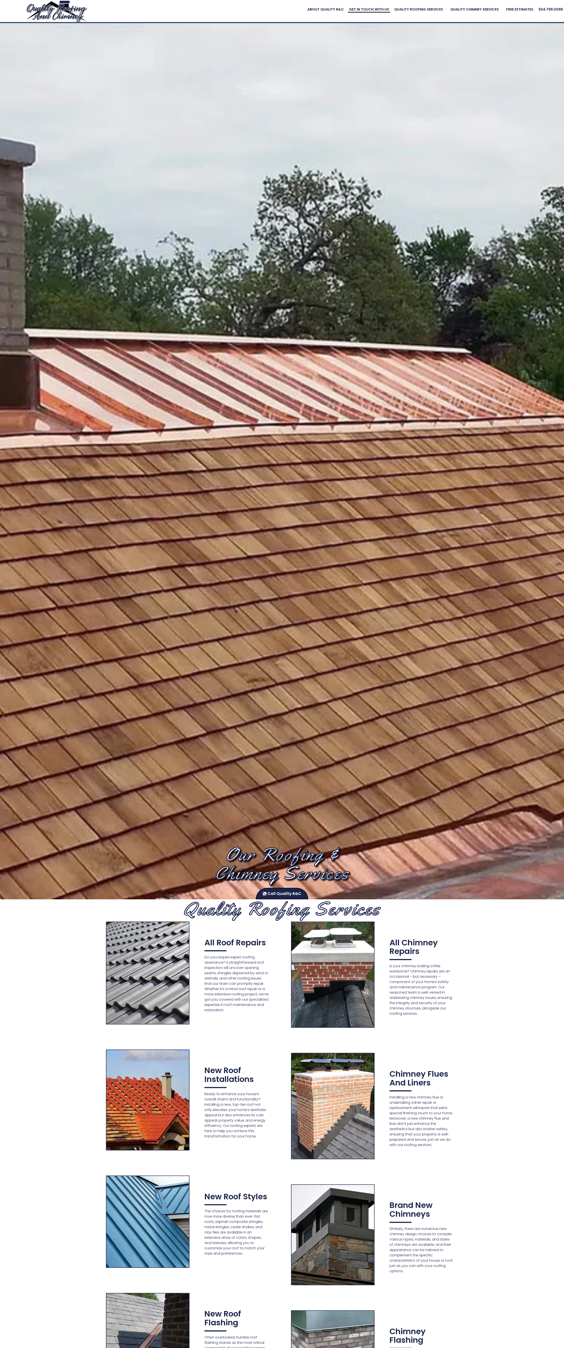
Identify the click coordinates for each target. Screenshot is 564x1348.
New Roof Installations (229, 1075)
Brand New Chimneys (411, 1210)
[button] (419, 9)
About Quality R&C (325, 9)
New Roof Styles (235, 1196)
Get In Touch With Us (369, 9)
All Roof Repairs (235, 942)
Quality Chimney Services (474, 9)
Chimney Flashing (408, 1336)
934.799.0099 (550, 9)
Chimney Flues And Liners (419, 1078)
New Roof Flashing (222, 1318)
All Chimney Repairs (414, 947)
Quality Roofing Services (418, 9)
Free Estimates (519, 9)
